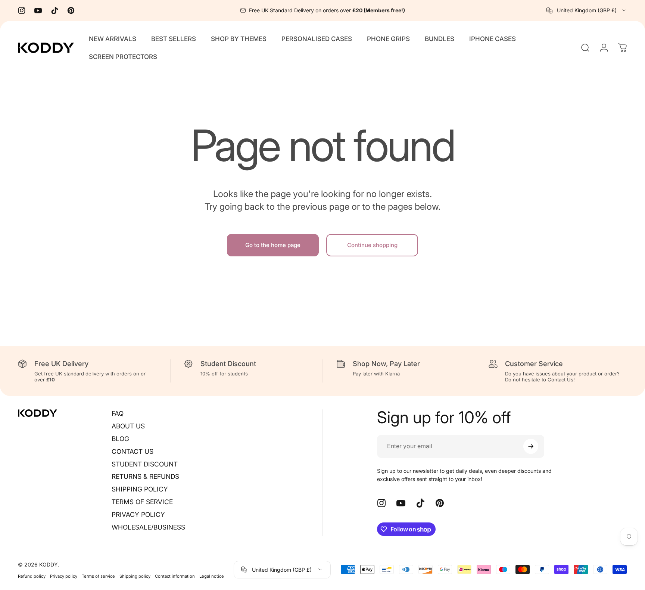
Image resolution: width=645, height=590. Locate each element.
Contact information (175, 575)
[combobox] (586, 10)
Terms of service (98, 575)
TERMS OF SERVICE (142, 502)
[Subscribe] (530, 446)
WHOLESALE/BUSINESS (148, 527)
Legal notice (211, 575)
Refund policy (32, 575)
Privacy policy (63, 575)
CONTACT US (132, 451)
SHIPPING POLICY (140, 489)
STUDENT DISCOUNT (145, 464)
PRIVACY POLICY (138, 514)
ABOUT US (128, 426)
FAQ (118, 413)
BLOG (120, 439)
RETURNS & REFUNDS (145, 476)
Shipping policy (134, 575)
